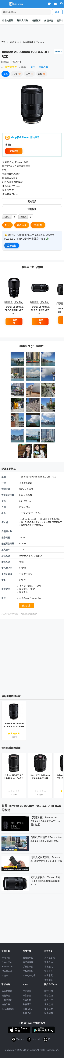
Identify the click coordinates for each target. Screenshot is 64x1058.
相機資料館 (7, 20)
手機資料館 (28, 966)
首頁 (3, 42)
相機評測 (36, 20)
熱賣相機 (27, 999)
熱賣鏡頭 (27, 1004)
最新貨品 (27, 995)
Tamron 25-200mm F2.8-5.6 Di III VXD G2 (14, 310)
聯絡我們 (48, 995)
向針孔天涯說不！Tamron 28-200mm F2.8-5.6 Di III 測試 (46, 839)
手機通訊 (48, 966)
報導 (41, 73)
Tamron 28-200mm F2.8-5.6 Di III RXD (13, 725)
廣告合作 (48, 999)
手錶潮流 (48, 979)
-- (12, 144)
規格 (5, 73)
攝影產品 (48, 961)
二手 (29, 73)
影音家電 (48, 975)
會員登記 (48, 1004)
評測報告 (32, 209)
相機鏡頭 (14, 42)
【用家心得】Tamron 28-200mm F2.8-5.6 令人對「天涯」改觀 (45, 821)
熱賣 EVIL (27, 1013)
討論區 (5, 975)
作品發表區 (7, 970)
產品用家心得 (29, 975)
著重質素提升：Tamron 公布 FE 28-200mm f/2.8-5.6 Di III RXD (45, 881)
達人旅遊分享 (8, 1008)
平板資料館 (28, 970)
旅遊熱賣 (6, 995)
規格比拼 (37, 225)
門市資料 (27, 990)
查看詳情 (14, 151)
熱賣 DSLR (28, 1008)
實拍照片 (32, 201)
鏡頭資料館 (22, 20)
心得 (16, 73)
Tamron (40, 42)
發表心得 (43, 67)
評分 (33, 67)
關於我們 (48, 990)
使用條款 (48, 1008)
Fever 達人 (7, 961)
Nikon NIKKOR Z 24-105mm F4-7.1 (13, 777)
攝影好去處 (7, 990)
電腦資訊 (48, 970)
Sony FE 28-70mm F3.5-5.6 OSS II (40, 777)
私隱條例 (48, 1013)
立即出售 (11, 245)
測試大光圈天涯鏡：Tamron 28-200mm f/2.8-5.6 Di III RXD (46, 859)
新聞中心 (6, 957)
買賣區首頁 (49, 957)
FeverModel (7, 966)
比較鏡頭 (14, 322)
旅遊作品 (6, 1004)
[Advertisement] (32, 656)
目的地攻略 (7, 999)
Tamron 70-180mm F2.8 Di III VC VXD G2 (40, 310)
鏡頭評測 (48, 20)
